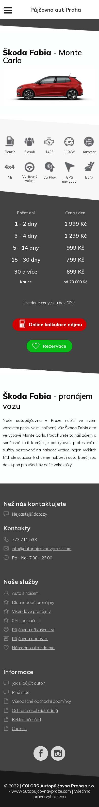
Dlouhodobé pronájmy (33, 602)
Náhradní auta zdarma (33, 647)
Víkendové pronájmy (31, 611)
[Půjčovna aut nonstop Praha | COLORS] (41, 759)
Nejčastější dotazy (29, 513)
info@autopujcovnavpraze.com (41, 548)
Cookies (19, 728)
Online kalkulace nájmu (54, 325)
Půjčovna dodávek (30, 638)
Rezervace (53, 346)
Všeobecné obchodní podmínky (41, 701)
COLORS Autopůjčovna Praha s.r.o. (58, 785)
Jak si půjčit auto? (28, 683)
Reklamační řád (26, 719)
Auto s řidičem (25, 593)
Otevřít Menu (8, 10)
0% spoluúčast (26, 620)
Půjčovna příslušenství (33, 629)
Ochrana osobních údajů (35, 710)
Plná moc (20, 692)
